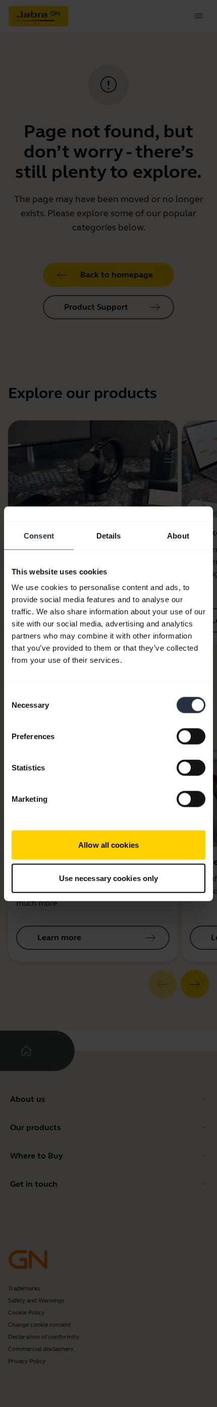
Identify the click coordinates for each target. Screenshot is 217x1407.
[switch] (191, 737)
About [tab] (178, 535)
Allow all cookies (108, 845)
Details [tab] (108, 535)
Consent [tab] (39, 535)
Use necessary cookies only (108, 878)
